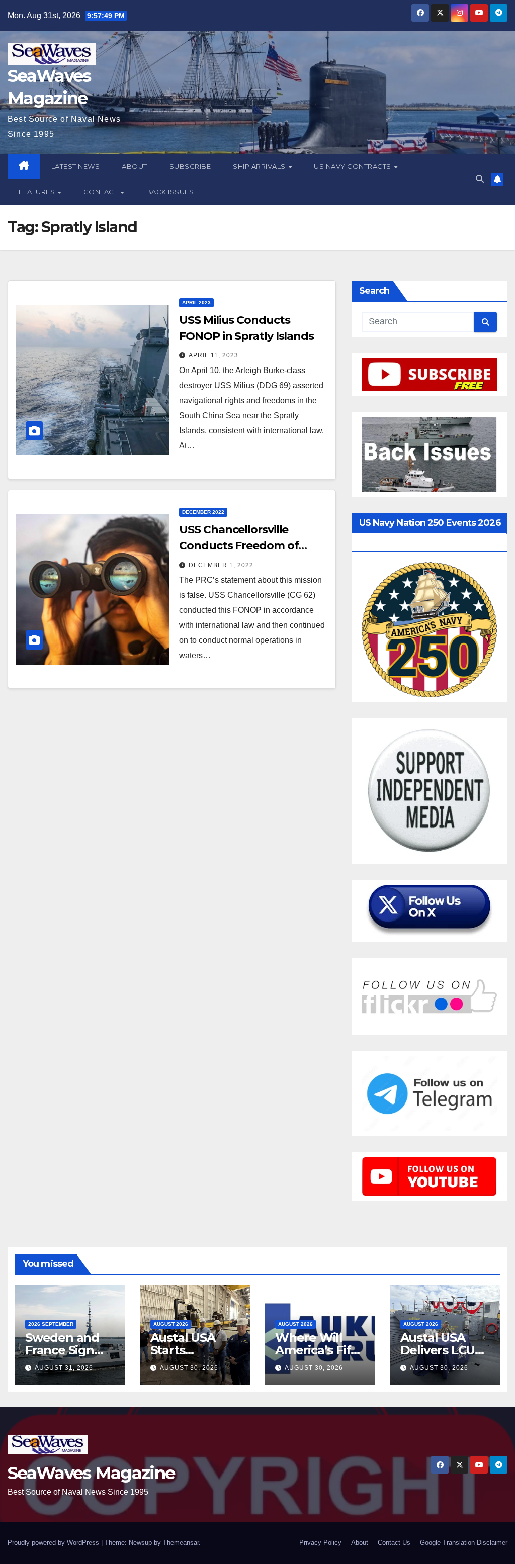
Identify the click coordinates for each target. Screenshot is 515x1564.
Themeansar (181, 1542)
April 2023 (196, 302)
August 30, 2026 (189, 1367)
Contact (101, 192)
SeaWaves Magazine (91, 1473)
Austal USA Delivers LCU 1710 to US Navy (445, 1350)
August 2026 (170, 1324)
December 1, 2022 (221, 565)
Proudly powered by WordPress (54, 1542)
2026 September (50, 1324)
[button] (480, 179)
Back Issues (170, 192)
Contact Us (394, 1542)
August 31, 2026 (64, 1367)
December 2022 (203, 512)
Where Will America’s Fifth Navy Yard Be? (319, 1350)
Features (38, 192)
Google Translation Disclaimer (463, 1542)
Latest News (75, 166)
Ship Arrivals (260, 166)
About (134, 166)
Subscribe (190, 166)
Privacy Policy (320, 1542)
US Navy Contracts (353, 166)
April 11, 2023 (213, 355)
